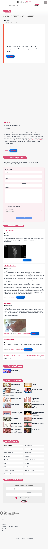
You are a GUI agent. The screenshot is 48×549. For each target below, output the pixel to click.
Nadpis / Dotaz (8, 169)
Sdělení (6, 187)
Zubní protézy (15, 404)
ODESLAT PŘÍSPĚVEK (24, 218)
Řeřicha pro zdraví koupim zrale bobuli (35, 355)
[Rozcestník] (45, 2)
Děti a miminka (7, 456)
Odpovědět (10, 56)
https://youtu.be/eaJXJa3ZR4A (36, 140)
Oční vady (27, 463)
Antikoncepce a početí (30, 459)
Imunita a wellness (8, 474)
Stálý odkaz (6, 150)
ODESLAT (24, 501)
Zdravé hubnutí (28, 445)
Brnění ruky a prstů (37, 389)
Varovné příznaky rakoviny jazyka (16, 430)
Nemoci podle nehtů (37, 418)
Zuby (5, 463)
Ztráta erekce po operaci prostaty (16, 424)
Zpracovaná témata (29, 470)
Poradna (6, 449)
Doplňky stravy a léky (9, 470)
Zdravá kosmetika (8, 452)
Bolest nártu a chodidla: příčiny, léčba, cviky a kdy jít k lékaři (13, 391)
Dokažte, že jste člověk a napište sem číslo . (19, 183)
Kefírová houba (15, 384)
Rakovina (27, 456)
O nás (3, 519)
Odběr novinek (5, 522)
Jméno (6, 174)
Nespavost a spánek (29, 449)
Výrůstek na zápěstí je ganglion (38, 412)
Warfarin (34, 384)
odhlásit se (29, 497)
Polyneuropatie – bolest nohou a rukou (38, 399)
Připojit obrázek (9, 209)
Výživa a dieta (28, 452)
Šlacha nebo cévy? (9, 230)
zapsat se (19, 497)
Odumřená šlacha (9, 339)
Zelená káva (14, 418)
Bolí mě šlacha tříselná (10, 266)
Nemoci (6, 459)
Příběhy (26, 466)
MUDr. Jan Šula (36, 429)
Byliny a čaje (7, 466)
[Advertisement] (24, 33)
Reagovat (13, 150)
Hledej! (36, 5)
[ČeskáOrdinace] (24, 3)
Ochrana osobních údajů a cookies (10, 526)
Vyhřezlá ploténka (16, 398)
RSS (3, 530)
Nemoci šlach (7, 303)
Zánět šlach (14, 370)
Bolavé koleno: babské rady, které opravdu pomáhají (38, 406)
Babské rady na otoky (38, 423)
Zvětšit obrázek (6, 260)
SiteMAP (4, 528)
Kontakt (27, 474)
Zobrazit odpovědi (21, 333)
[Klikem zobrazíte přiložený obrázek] (15, 257)
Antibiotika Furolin (16, 412)
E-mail (6, 178)
